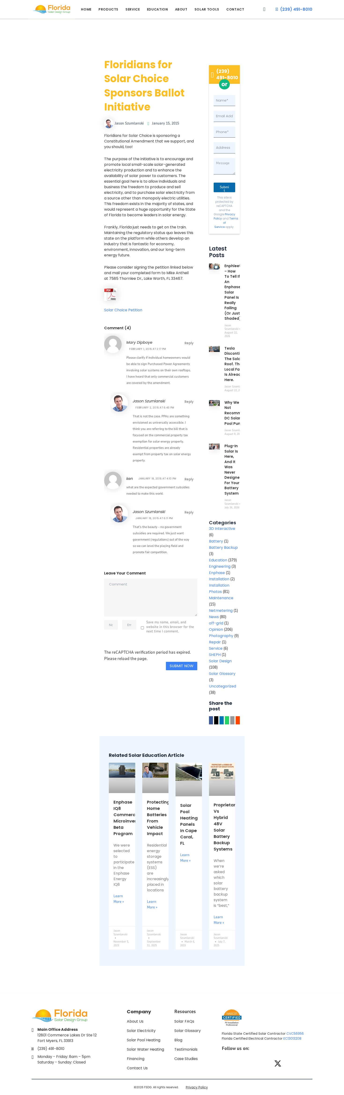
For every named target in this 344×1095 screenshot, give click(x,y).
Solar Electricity (141, 1030)
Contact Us (137, 1068)
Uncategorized (222, 686)
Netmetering (221, 610)
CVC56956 (295, 1033)
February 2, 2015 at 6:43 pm (154, 407)
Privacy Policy (197, 1087)
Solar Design (220, 661)
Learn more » (118, 898)
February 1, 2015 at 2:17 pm (147, 349)
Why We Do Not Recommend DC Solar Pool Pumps (236, 413)
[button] (264, 9)
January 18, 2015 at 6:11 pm (154, 518)
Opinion (216, 629)
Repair (215, 642)
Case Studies (186, 1058)
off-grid (216, 623)
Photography (221, 635)
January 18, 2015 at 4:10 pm (157, 478)
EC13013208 (292, 1038)
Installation (219, 579)
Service (132, 9)
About (181, 9)
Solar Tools (206, 9)
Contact (235, 9)
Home (86, 9)
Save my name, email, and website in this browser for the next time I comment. (170, 627)
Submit (224, 188)
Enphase (217, 572)
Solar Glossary (222, 673)
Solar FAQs (184, 1021)
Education (157, 9)
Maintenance (221, 598)
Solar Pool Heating (143, 1040)
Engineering (220, 566)
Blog (178, 1040)
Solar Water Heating (145, 1049)
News (214, 617)
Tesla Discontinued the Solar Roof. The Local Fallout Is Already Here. (236, 364)
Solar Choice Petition (123, 310)
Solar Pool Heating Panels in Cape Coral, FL (189, 824)
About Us (135, 1021)
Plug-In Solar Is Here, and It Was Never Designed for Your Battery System (233, 469)
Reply (189, 343)
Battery (216, 541)
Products (108, 9)
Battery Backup (223, 547)
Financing (135, 1058)
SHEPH (215, 654)
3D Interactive (222, 528)
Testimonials (186, 1049)
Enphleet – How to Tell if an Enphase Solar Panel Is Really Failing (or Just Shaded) (232, 292)
